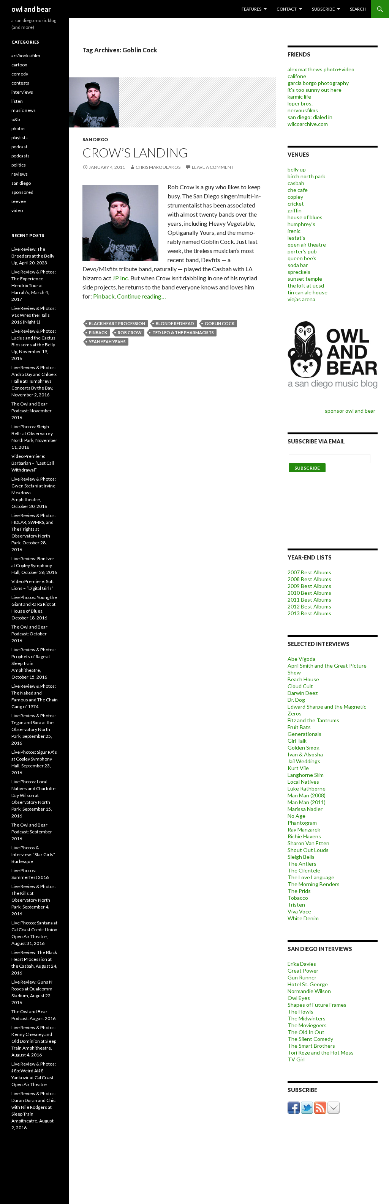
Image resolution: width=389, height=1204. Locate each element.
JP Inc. (120, 277)
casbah (296, 183)
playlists (19, 137)
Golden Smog (303, 747)
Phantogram (302, 822)
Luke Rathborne (307, 788)
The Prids (299, 891)
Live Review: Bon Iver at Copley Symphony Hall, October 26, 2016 (34, 565)
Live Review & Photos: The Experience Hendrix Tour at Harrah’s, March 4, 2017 (33, 285)
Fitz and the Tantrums (313, 720)
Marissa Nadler (305, 809)
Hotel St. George (308, 984)
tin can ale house (307, 292)
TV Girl (296, 1059)
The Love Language (311, 877)
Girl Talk (297, 740)
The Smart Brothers (311, 1045)
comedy (19, 74)
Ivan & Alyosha (305, 754)
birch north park (306, 176)
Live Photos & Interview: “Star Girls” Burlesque (33, 854)
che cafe (298, 190)
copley (295, 196)
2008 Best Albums (309, 579)
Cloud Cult (300, 686)
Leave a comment (213, 167)
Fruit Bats (299, 727)
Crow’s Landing (135, 152)
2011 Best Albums (309, 599)
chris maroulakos (158, 167)
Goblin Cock (219, 323)
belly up (297, 169)
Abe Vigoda (301, 658)
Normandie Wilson (309, 991)
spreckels (299, 272)
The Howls (300, 1011)
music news (23, 110)
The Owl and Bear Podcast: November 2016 (31, 410)
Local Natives (303, 781)
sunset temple (305, 278)
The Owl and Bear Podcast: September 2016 (31, 831)
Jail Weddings (304, 761)
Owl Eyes (299, 998)
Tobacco (298, 897)
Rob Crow (130, 332)
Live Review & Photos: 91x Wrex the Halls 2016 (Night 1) (33, 315)
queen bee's (302, 258)
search (358, 8)
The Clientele (304, 870)
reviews (19, 174)
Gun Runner (302, 977)
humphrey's (301, 224)
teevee (18, 201)
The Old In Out (306, 1032)
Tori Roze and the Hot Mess (321, 1052)
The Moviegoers (307, 1025)
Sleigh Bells (301, 856)
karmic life (299, 96)
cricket (296, 203)
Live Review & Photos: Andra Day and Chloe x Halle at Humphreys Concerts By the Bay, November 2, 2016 (34, 381)
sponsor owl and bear (351, 410)
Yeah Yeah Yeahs (107, 341)
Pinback (104, 296)
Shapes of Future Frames (317, 1004)
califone (297, 76)
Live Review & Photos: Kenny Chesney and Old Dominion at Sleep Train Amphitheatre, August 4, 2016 (33, 1041)
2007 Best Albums (309, 572)
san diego (95, 139)
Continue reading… (141, 296)
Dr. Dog (296, 699)
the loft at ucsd (306, 285)
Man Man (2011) (307, 802)
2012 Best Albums (309, 606)
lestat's (296, 237)
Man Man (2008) (307, 795)
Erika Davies (302, 963)
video (17, 210)
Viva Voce (299, 911)
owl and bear (31, 9)
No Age (296, 816)
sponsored (22, 192)
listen (17, 101)
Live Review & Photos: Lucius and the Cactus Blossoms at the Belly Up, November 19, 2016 (33, 344)
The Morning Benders (314, 884)
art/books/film (25, 55)
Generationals (304, 734)
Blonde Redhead (175, 323)
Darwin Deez (303, 693)
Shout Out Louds (308, 850)
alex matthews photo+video (321, 69)
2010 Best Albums (309, 592)
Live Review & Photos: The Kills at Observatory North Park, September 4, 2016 (33, 899)
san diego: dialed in (310, 117)
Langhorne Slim (306, 775)
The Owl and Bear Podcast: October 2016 (29, 633)
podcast (19, 146)
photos (18, 128)
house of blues (305, 217)
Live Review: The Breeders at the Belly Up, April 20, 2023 (32, 256)
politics (18, 165)
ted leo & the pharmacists (183, 332)
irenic (294, 231)
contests (20, 83)
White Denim (303, 918)
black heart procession (117, 323)
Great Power (303, 970)
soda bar (298, 265)
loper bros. (300, 103)
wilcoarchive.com (308, 124)
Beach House (303, 679)
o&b (15, 119)
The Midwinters (307, 1018)
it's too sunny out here (315, 89)
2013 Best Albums (309, 613)
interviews (22, 92)
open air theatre (307, 244)
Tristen (296, 904)
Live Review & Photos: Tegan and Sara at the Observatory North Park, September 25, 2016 (33, 729)
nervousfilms (303, 110)
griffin (295, 210)
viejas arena (301, 299)
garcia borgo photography (318, 83)
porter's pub (302, 251)
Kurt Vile (298, 768)
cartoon (19, 65)
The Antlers (302, 863)
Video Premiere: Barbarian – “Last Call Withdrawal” (32, 463)
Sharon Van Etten (308, 843)
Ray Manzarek (304, 829)
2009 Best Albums (309, 586)
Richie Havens (304, 836)
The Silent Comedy (310, 1039)
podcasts (20, 156)
